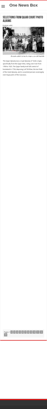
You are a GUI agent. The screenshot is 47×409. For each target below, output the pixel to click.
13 (6, 335)
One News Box (23, 5)
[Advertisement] (23, 103)
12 (41, 332)
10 (34, 332)
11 (38, 332)
